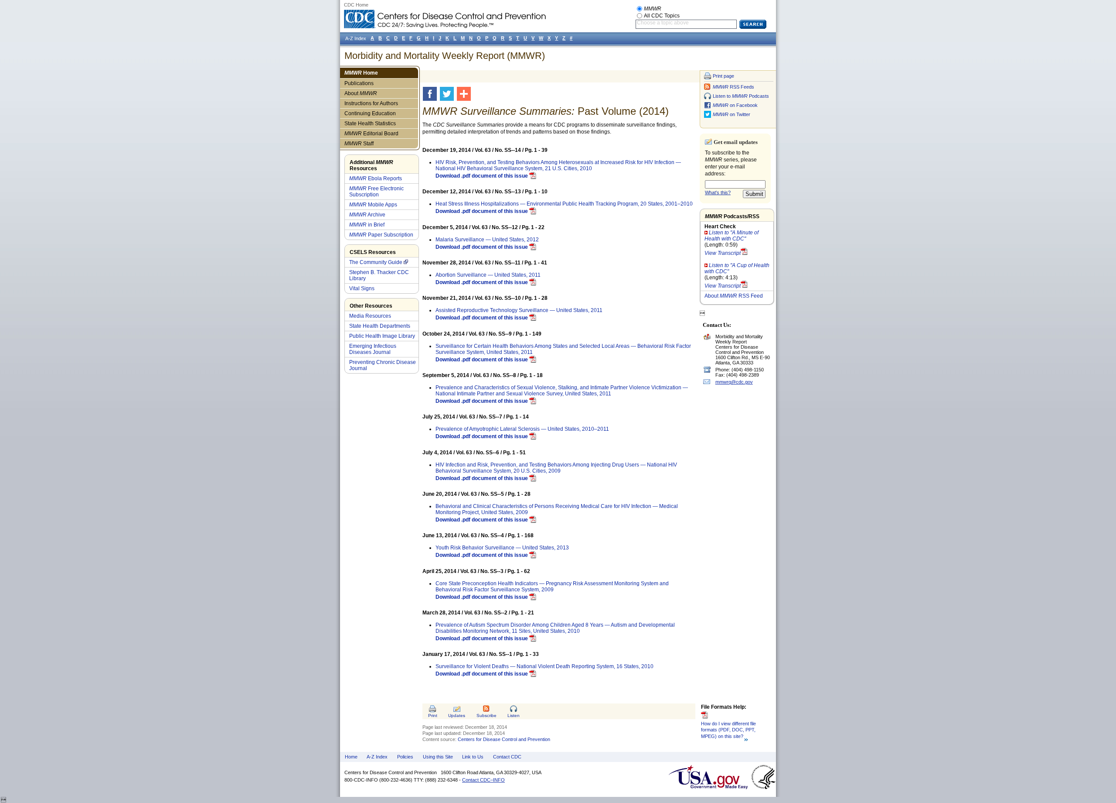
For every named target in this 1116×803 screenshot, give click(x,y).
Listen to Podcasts (741, 96)
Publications (359, 83)
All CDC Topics (662, 16)
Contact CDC (507, 756)
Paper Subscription (381, 235)
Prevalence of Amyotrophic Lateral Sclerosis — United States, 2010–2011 (522, 429)
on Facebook (735, 105)
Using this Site (438, 756)
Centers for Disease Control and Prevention (504, 739)
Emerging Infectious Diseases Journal (372, 349)
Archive (367, 215)
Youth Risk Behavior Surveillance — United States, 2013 (502, 548)
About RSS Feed (733, 296)
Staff (359, 144)
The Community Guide (375, 262)
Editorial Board (371, 133)
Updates (456, 715)
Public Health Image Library (382, 336)
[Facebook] (431, 94)
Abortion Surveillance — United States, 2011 (488, 275)
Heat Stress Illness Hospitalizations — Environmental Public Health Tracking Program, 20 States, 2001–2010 (564, 204)
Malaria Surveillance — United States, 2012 (487, 240)
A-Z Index (377, 756)
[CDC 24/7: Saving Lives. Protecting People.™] (444, 13)
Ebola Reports (375, 178)
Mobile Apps (373, 205)
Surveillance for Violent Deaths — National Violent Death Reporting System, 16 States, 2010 (544, 666)
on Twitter (731, 114)
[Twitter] (448, 94)
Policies (405, 756)
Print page (723, 76)
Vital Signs (361, 288)
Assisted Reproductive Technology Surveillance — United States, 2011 (519, 310)
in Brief (366, 225)
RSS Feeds (733, 86)
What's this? (718, 192)
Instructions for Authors (371, 103)
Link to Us (472, 756)
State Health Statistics (370, 123)
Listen (513, 715)
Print (432, 715)
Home (361, 73)
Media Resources (370, 316)
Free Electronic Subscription (376, 191)
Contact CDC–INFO (483, 779)
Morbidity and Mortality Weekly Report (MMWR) (444, 55)
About (360, 93)
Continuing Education (370, 113)
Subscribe (486, 715)
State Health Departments (379, 326)
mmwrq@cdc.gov (734, 381)
